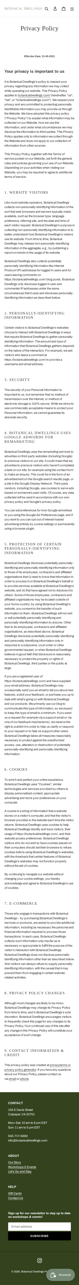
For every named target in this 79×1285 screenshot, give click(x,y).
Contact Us (15, 1198)
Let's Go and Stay (20, 1171)
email (12, 1078)
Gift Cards (15, 1193)
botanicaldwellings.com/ (34, 95)
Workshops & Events (22, 1167)
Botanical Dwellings (32, 1271)
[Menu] (72, 8)
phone (24, 1078)
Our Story (14, 1162)
